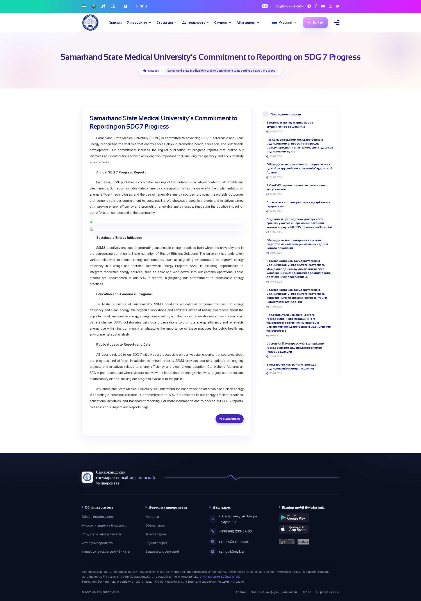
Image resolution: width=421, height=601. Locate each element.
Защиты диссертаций (162, 551)
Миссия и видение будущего (104, 525)
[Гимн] (103, 6)
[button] (266, 6)
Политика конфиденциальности (274, 592)
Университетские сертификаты (106, 551)
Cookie (306, 592)
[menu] (336, 22)
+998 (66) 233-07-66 (235, 531)
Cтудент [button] (221, 23)
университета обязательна (221, 576)
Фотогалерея (155, 534)
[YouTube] (323, 6)
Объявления (155, 525)
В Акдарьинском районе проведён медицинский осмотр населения (292, 366)
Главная (115, 23)
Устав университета (97, 543)
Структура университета (101, 534)
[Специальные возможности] (126, 6)
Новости (152, 517)
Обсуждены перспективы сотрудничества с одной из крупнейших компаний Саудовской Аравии (299, 168)
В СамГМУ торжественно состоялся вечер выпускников (296, 187)
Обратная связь (327, 592)
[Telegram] (309, 6)
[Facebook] (316, 6)
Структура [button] (165, 23)
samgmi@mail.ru (231, 551)
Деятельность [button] (193, 23)
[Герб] (93, 6)
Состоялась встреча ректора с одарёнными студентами (298, 204)
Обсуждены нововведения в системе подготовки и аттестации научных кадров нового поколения (297, 244)
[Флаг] (84, 6)
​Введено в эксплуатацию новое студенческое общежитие (289, 124)
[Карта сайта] (113, 6)
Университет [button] (137, 23)
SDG (143, 6)
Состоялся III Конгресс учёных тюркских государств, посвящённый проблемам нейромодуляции (295, 347)
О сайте (240, 592)
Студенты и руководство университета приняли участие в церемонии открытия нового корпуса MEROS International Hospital (299, 223)
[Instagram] (330, 6)
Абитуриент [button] (246, 23)
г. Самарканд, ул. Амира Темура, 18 (238, 519)
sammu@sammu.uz (233, 541)
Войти (317, 22)
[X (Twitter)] (337, 6)
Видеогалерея (156, 543)
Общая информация (97, 517)
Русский (285, 22)
